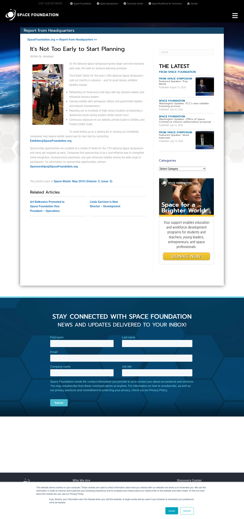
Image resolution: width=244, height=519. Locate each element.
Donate (194, 3)
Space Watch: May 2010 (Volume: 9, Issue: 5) (83, 181)
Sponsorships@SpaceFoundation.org (54, 166)
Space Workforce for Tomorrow (166, 3)
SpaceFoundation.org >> (43, 39)
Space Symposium (108, 3)
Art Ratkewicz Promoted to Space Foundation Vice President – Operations (47, 206)
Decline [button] (187, 510)
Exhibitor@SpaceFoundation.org (50, 140)
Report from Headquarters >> (78, 39)
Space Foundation (82, 3)
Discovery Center (134, 3)
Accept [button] (171, 510)
